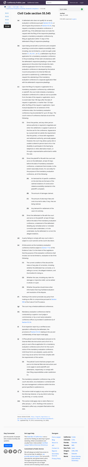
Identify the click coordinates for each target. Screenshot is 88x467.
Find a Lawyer (56, 437)
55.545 (7, 26)
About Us (55, 443)
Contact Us (55, 448)
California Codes (32, 3)
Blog (53, 440)
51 (28, 54)
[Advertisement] (71, 35)
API (53, 445)
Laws (73, 448)
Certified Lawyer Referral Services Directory (36, 444)
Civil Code (16, 7)
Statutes (74, 442)
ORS (76, 451)
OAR (73, 451)
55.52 (7, 16)
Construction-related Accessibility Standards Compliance (22, 8)
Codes (9, 7)
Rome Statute (76, 456)
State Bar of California (34, 437)
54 (30, 54)
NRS (73, 445)
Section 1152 (46, 248)
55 (39, 54)
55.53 (7, 20)
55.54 (7, 23)
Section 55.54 (47, 23)
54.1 (33, 54)
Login (82, 3)
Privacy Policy (56, 458)
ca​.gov (74, 19)
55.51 (7, 13)
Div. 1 (22, 7)
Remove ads (74, 3)
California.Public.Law (16, 2)
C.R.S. (73, 440)
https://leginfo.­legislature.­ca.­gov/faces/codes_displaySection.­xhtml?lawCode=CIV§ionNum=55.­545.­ (35, 418)
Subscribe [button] (8, 446)
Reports (54, 451)
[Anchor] (50, 41)
